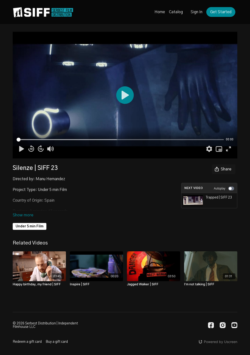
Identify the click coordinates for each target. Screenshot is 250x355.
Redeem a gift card (27, 342)
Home (160, 12)
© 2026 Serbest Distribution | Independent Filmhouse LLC (45, 325)
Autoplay (219, 188)
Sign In (196, 12)
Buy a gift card (57, 342)
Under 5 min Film (29, 226)
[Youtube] (234, 325)
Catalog (176, 12)
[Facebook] (211, 325)
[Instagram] (223, 325)
